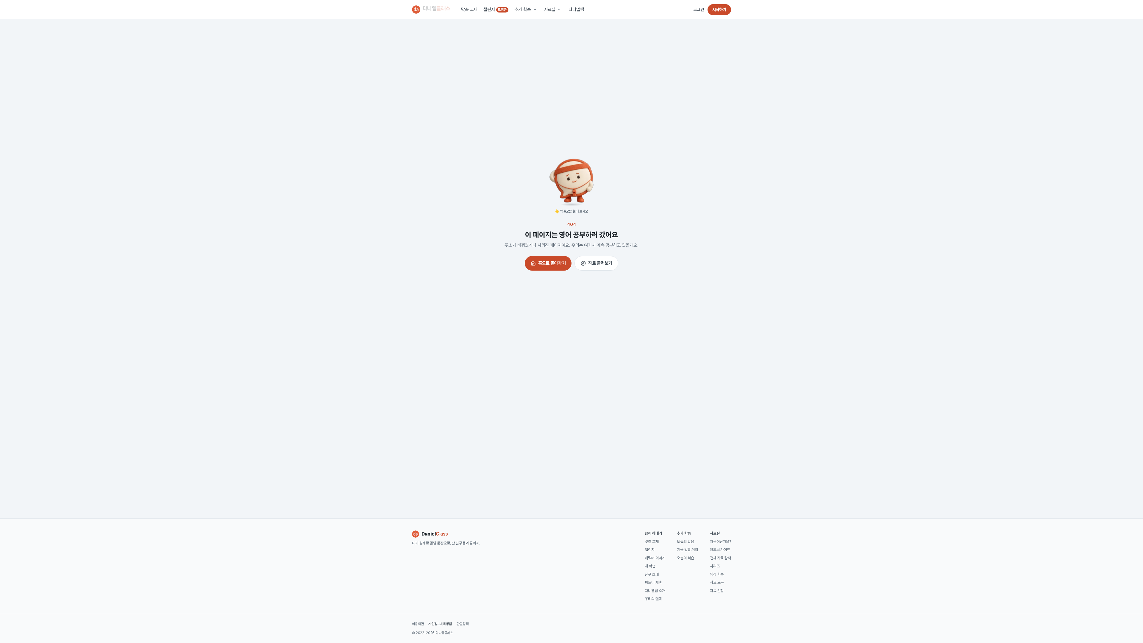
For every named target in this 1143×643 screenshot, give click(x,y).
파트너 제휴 (653, 582)
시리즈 (715, 566)
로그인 (698, 9)
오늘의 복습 (685, 558)
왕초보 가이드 (720, 549)
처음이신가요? (720, 541)
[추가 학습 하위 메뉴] (535, 9)
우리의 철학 (653, 599)
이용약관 (418, 624)
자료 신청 (717, 591)
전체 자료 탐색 (720, 558)
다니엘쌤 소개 (655, 591)
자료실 (550, 9)
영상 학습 (717, 574)
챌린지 (495, 9)
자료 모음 (717, 582)
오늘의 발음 (685, 541)
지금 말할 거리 (687, 549)
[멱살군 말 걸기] (571, 180)
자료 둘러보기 (600, 263)
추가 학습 (522, 9)
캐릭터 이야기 (655, 558)
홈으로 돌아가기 (552, 263)
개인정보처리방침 (440, 624)
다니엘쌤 (576, 9)
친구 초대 (651, 574)
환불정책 (462, 624)
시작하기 (719, 9)
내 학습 (650, 566)
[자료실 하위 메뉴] (559, 9)
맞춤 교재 (469, 9)
